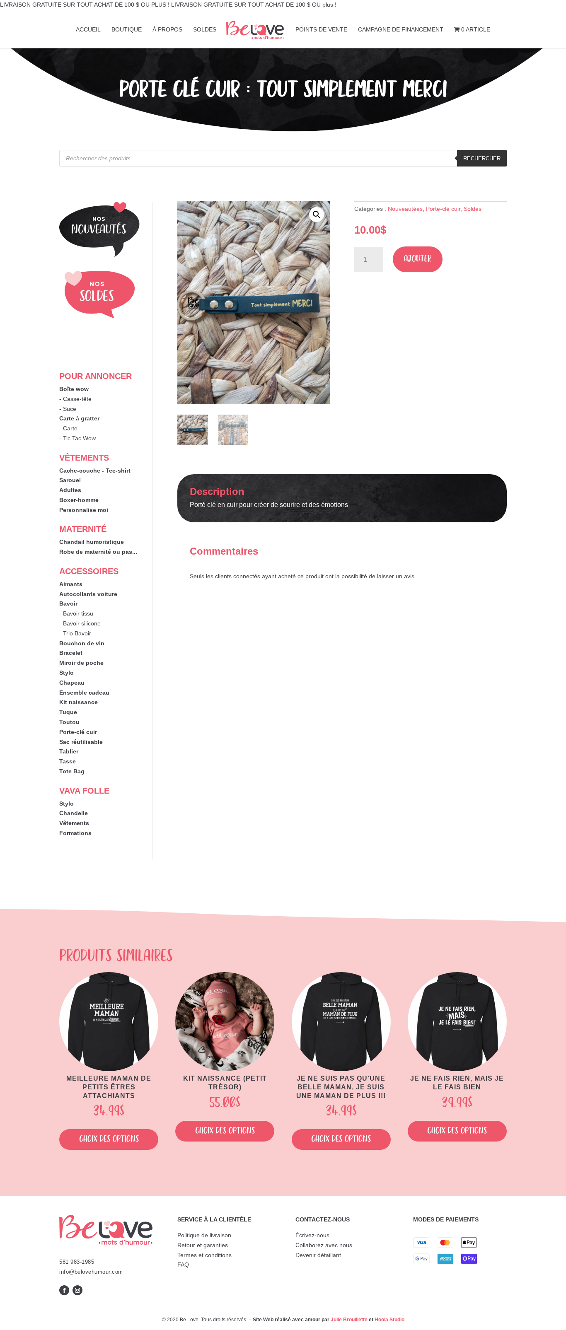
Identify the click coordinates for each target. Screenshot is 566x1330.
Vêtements (74, 823)
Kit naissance (78, 702)
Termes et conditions (204, 1255)
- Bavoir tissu (76, 613)
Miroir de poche (81, 662)
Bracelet (70, 652)
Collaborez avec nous (323, 1245)
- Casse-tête (75, 399)
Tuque (68, 712)
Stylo (66, 672)
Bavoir (68, 603)
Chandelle (73, 813)
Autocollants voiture (88, 594)
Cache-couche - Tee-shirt (95, 470)
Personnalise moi (83, 510)
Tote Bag (72, 771)
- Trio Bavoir (75, 633)
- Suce (67, 409)
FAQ (183, 1264)
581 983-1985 (76, 1262)
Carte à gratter (79, 418)
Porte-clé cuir (78, 732)
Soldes (472, 208)
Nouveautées (405, 208)
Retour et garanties (202, 1245)
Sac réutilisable (81, 742)
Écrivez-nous (312, 1235)
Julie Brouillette (349, 1320)
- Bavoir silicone (80, 623)
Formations (75, 833)
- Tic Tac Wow (77, 438)
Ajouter (417, 259)
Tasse (67, 761)
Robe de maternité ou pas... (98, 551)
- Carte (68, 428)
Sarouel (70, 480)
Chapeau (72, 682)
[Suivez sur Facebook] (64, 1290)
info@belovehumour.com (91, 1272)
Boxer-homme (79, 500)
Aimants (70, 584)
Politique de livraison (204, 1235)
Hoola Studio (389, 1320)
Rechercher (482, 158)
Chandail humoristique (91, 541)
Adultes (70, 490)
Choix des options (109, 1139)
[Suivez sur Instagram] (77, 1290)
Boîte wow (74, 389)
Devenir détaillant (318, 1255)
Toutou (69, 722)
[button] (316, 214)
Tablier (68, 751)
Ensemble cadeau (84, 692)
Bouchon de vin (81, 643)
